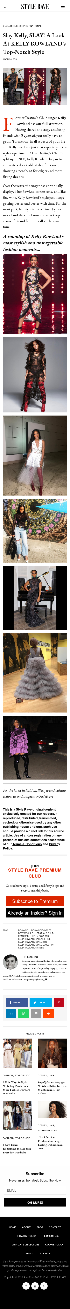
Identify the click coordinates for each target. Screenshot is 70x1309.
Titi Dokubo (30, 956)
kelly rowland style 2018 (32, 942)
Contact (55, 1227)
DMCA (29, 1253)
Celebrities (10, 25)
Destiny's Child (45, 933)
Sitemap (44, 1253)
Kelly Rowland (40, 936)
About (26, 1227)
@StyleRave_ (45, 796)
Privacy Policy (27, 1235)
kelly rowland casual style (34, 939)
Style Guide (22, 1075)
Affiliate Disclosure (25, 1244)
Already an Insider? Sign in (35, 912)
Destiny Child (25, 933)
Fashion (8, 1075)
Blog (40, 1227)
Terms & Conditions (27, 844)
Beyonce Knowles (41, 930)
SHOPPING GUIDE (48, 1130)
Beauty (42, 1075)
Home (12, 1227)
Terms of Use (50, 1235)
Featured (23, 936)
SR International (30, 25)
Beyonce (23, 930)
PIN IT (37, 293)
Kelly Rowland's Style (31, 948)
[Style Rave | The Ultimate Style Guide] (35, 6)
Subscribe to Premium (35, 901)
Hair (51, 1075)
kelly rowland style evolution (36, 945)
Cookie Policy (54, 1244)
